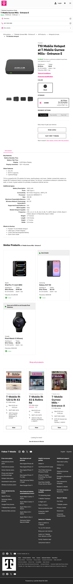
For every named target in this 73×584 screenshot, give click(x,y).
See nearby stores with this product (58, 140)
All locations (7, 34)
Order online (52, 130)
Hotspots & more (54, 34)
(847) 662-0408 (59, 416)
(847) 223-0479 (37, 415)
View (13, 427)
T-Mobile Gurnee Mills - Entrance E (24, 34)
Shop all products (36, 362)
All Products (42, 34)
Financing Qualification (45, 76)
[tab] (8, 151)
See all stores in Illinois (36, 441)
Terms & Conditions (44, 73)
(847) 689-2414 (14, 410)
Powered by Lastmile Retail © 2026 (36, 581)
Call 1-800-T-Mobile (52, 136)
